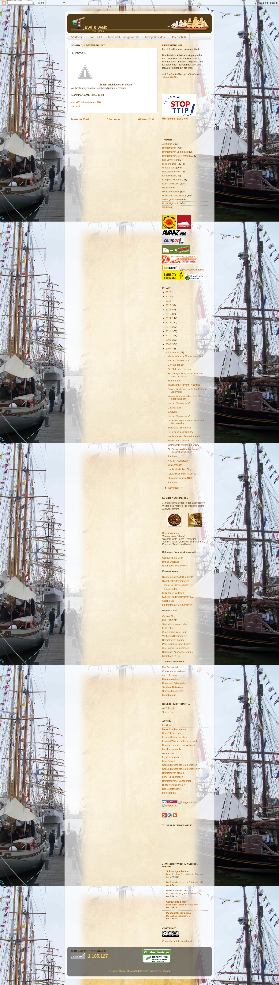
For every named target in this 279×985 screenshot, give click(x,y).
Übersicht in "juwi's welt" (175, 118)
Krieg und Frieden (171, 179)
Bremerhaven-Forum (173, 640)
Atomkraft (167, 144)
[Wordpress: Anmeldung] (169, 816)
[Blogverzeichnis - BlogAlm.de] (169, 805)
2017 (169, 305)
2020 (169, 292)
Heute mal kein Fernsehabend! (184, 436)
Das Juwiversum (170, 533)
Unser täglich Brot (171, 203)
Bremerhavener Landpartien (177, 781)
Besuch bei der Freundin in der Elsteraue (185, 874)
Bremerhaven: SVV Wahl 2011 (178, 156)
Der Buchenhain (170, 667)
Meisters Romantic (171, 749)
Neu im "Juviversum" (178, 460)
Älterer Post (146, 119)
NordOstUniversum (172, 733)
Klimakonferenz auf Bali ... (181, 478)
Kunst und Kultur (170, 183)
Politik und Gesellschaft (174, 195)
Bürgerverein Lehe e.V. (174, 785)
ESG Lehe (167, 628)
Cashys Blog (168, 616)
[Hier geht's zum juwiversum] (174, 526)
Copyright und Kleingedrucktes (178, 941)
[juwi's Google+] (164, 816)
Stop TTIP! (95, 37)
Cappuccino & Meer (172, 558)
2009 (169, 340)
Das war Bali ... (175, 407)
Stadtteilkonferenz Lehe (174, 624)
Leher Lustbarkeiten (172, 777)
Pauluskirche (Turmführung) (176, 644)
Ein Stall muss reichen (179, 369)
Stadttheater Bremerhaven (175, 581)
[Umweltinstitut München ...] (194, 279)
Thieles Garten (169, 589)
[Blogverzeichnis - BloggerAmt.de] (187, 802)
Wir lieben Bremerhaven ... (176, 636)
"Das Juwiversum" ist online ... (183, 473)
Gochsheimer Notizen (173, 671)
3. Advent (172, 412)
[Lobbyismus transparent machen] (192, 269)
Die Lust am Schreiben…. (178, 916)
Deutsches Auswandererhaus (177, 652)
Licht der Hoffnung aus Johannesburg (183, 893)
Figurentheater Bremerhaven (177, 605)
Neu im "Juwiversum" (179, 360)
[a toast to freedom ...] (173, 279)
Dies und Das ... (170, 164)
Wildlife (166, 207)
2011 (169, 331)
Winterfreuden (175, 465)
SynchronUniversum (172, 687)
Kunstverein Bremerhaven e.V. (178, 597)
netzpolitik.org (169, 675)
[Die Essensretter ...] (170, 269)
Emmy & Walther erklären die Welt (179, 741)
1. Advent (172, 482)
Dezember (174, 352)
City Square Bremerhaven (175, 648)
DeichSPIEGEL (170, 620)
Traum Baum (174, 380)
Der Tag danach (176, 365)
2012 (169, 327)
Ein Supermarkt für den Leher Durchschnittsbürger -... (183, 450)
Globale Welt (169, 167)
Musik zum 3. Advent (178, 440)
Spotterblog (168, 712)
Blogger (166, 971)
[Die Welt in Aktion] (174, 235)
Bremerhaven (169, 148)
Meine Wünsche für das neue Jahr (185, 356)
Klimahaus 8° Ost (171, 656)
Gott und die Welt (171, 171)
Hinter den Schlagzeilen (174, 683)
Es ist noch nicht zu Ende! (181, 432)
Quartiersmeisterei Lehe (174, 632)
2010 (169, 335)
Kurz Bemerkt (169, 761)
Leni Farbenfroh (170, 757)
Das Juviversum (170, 160)
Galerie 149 (168, 601)
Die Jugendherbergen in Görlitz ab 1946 (184, 882)
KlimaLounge (169, 695)
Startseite (77, 37)
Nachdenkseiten (170, 679)
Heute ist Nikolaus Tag (179, 469)
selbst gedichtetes (171, 199)
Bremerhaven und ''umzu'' (175, 152)
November (174, 488)
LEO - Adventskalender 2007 (88, 102)
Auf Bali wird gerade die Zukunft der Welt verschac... (186, 421)
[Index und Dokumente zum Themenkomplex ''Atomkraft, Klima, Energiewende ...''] (169, 228)
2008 (169, 344)
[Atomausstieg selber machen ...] (176, 253)
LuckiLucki (167, 725)
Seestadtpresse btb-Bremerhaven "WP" (182, 769)
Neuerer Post (80, 119)
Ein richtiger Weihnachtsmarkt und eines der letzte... (185, 374)
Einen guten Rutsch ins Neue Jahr (182, 905)
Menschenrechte (171, 191)
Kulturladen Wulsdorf (173, 593)
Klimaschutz (168, 175)
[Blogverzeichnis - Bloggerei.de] (169, 802)
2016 (169, 309)
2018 (169, 301)
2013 (169, 322)
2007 (169, 348)
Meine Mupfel (169, 793)
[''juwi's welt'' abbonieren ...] (175, 816)
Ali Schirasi (168, 708)
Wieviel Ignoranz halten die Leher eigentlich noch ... (185, 397)
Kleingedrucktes (155, 37)
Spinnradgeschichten (173, 691)
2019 (169, 296)
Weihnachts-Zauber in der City (183, 445)
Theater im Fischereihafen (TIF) (178, 585)
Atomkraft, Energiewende (123, 37)
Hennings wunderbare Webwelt (178, 745)
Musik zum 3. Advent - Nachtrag (184, 385)
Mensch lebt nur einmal (174, 729)
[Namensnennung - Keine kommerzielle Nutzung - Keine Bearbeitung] (170, 936)
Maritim (166, 187)
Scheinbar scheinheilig (180, 427)
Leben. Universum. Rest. (175, 737)
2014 (169, 318)
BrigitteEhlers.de (170, 562)
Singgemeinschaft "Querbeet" (177, 577)
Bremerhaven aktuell (173, 773)
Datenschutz (179, 37)
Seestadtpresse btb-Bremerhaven (179, 765)
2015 (169, 314)
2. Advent (172, 456)
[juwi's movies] (195, 526)
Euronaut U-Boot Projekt (174, 565)
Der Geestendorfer (171, 789)
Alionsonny (168, 753)
